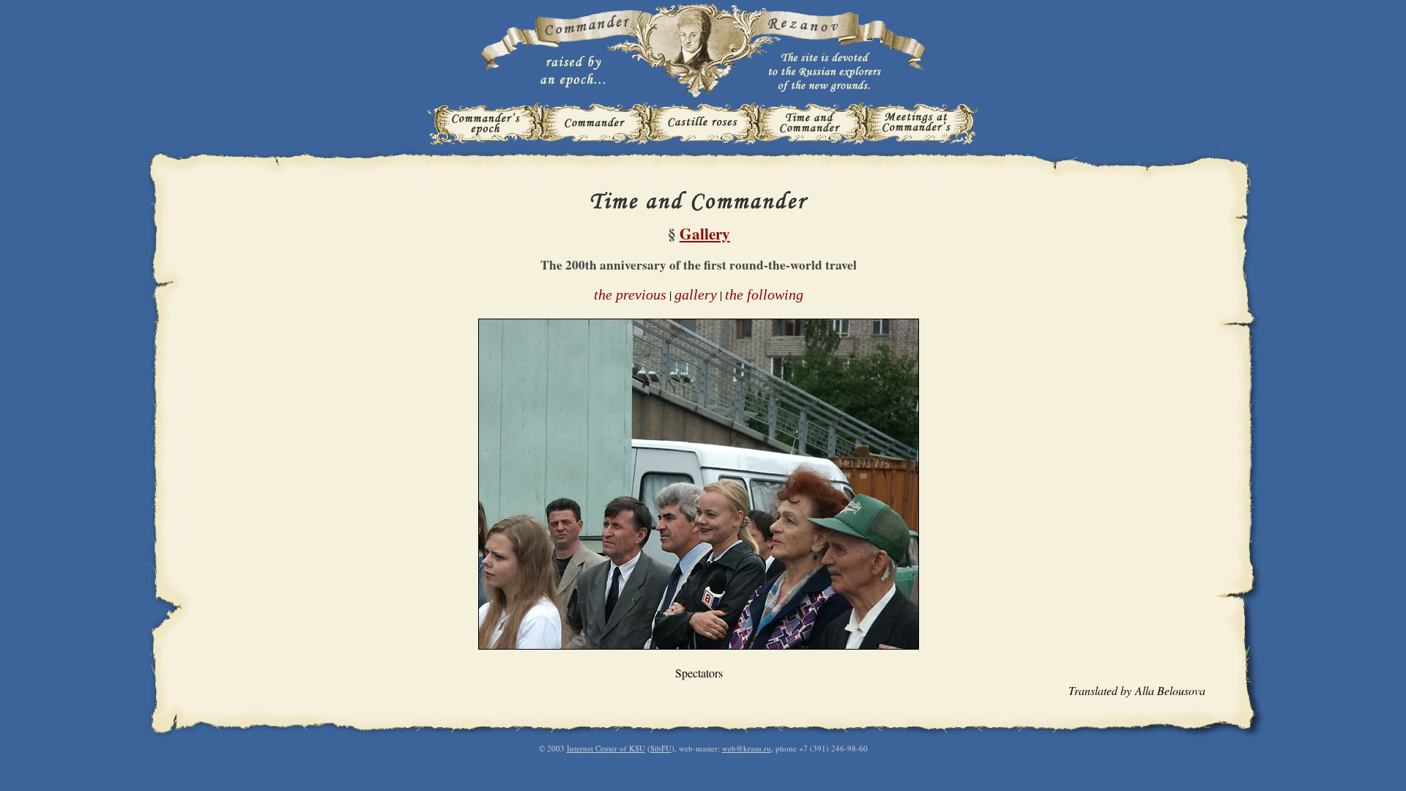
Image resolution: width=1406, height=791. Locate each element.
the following (764, 294)
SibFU (661, 748)
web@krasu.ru (746, 748)
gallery (695, 294)
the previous (630, 294)
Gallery (705, 233)
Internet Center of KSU (606, 748)
